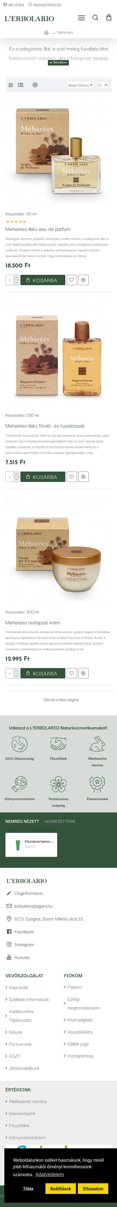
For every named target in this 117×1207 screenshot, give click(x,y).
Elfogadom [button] (93, 1188)
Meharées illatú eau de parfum (37, 229)
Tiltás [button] (28, 1188)
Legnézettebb (59, 821)
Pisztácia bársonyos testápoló (39, 841)
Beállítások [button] (60, 1188)
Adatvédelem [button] (49, 1174)
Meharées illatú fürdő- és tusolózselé (45, 426)
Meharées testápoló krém (32, 622)
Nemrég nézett (22, 821)
